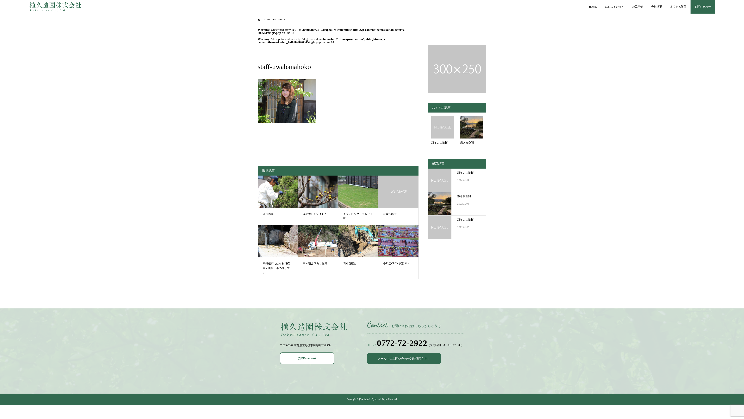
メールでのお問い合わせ (404, 358)
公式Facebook (307, 358)
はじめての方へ (614, 6)
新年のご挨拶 (465, 172)
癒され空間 (464, 196)
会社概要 (656, 6)
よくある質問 (678, 6)
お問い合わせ (703, 6)
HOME (593, 6)
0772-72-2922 (402, 343)
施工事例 (637, 6)
